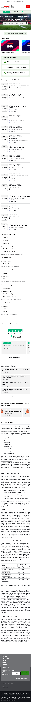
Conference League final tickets (10, 599)
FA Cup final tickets (7, 596)
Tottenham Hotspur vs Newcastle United (16, 95)
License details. (11, 700)
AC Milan (5, 306)
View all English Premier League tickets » (12, 254)
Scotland (6, 276)
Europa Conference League (9, 577)
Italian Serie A (6, 571)
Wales (5, 279)
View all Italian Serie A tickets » (10, 314)
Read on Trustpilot (14, 357)
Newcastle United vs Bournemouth (15, 137)
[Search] (24, 6)
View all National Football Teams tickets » (13, 281)
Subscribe (25, 673)
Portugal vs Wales (14, 207)
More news (15, 397)
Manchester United (8, 249)
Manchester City (8, 246)
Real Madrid (6, 264)
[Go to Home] (7, 6)
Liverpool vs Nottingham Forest (19, 85)
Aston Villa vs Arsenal (15, 127)
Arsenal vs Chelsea (15, 156)
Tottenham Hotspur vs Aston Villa (19, 196)
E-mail (13, 670)
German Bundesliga (7, 569)
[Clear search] (26, 23)
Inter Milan (6, 312)
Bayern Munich (7, 291)
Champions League (7, 574)
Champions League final (10, 297)
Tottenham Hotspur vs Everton (18, 175)
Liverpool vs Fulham (15, 166)
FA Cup (4, 579)
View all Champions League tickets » (11, 299)
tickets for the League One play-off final (15, 603)
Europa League (6, 576)
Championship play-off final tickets (11, 602)
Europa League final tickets (16, 598)
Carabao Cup (5, 581)
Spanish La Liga (6, 572)
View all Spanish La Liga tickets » (10, 266)
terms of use (25, 693)
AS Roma (6, 309)
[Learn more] (25, 33)
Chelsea (5, 240)
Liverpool (6, 243)
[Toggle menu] (28, 6)
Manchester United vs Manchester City (15, 186)
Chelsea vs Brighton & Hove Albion (17, 107)
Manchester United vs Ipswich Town (18, 117)
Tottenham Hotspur (9, 251)
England (5, 273)
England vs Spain (14, 216)
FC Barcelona (7, 261)
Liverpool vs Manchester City (18, 225)
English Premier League (8, 568)
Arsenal (5, 237)
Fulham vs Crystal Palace (16, 147)
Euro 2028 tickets (17, 459)
